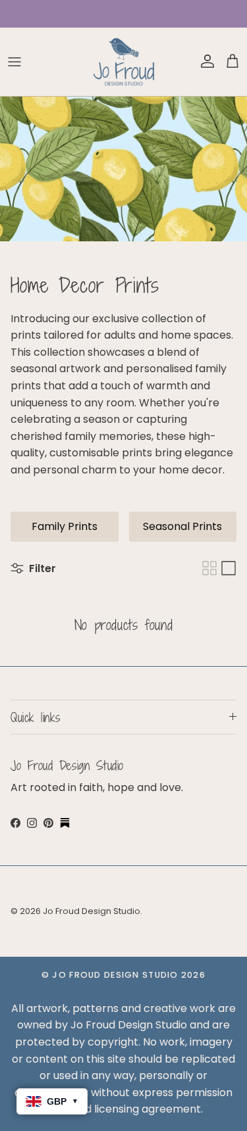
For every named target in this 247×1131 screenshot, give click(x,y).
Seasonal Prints (182, 526)
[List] (228, 568)
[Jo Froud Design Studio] (124, 61)
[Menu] (14, 61)
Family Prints (64, 526)
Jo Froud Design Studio (91, 911)
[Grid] (209, 568)
